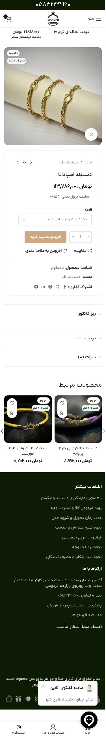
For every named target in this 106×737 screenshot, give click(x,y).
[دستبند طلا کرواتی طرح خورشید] (28, 419)
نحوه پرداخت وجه (87, 547)
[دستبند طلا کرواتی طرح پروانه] (78, 419)
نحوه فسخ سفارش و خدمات (78, 527)
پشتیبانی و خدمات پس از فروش (74, 605)
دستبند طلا (69, 162)
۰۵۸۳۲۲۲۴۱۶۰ (68, 595)
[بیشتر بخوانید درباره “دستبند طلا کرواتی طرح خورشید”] (12, 413)
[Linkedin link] (43, 287)
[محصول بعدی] (17, 162)
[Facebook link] (64, 287)
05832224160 (53, 5)
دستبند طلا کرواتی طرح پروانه (78, 451)
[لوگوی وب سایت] (53, 18)
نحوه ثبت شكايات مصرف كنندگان (74, 557)
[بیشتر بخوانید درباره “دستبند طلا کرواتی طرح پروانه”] (62, 413)
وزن (88, 209)
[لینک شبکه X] (57, 287)
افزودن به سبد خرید (45, 237)
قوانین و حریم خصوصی (82, 537)
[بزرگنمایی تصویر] (91, 134)
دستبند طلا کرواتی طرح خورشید (27, 451)
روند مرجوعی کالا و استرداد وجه (76, 508)
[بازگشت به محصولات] (24, 162)
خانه (88, 162)
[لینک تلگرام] (36, 287)
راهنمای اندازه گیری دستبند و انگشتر (71, 498)
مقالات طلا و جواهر (86, 615)
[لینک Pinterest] (50, 287)
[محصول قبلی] (31, 162)
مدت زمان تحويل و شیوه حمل (76, 518)
